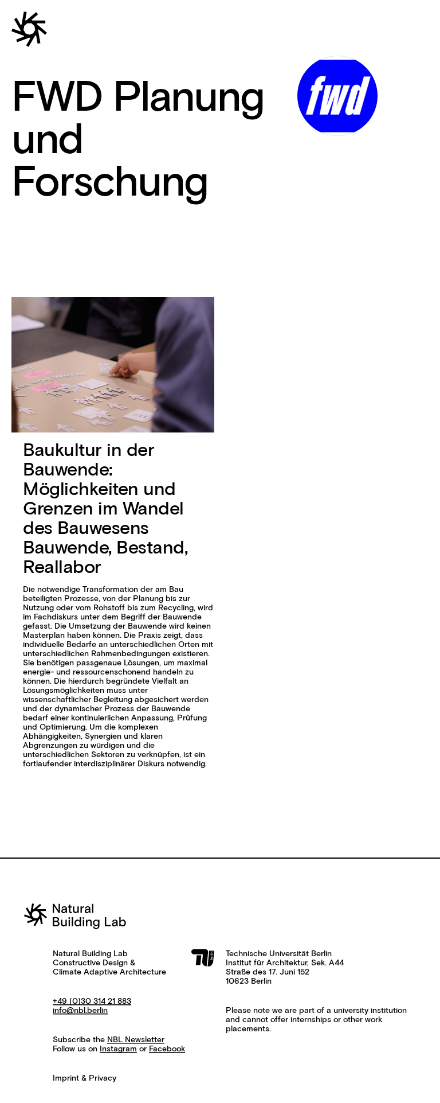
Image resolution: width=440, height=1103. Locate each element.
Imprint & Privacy (84, 1078)
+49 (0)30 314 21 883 (92, 1001)
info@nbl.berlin (80, 1011)
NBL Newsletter (135, 1040)
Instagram (118, 1049)
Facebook (167, 1049)
